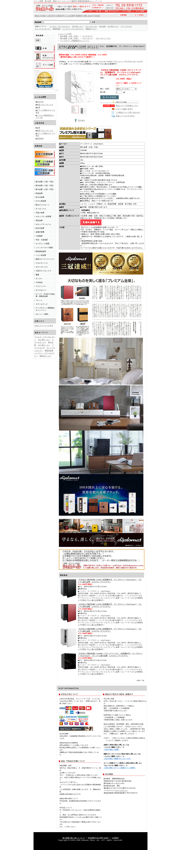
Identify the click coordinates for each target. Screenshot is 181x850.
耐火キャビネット (42, 205)
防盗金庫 (39, 193)
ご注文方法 (39, 123)
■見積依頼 (40, 139)
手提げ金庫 (40, 213)
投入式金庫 (40, 197)
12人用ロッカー (113, 26)
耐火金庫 (102, 26)
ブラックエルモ (126, 26)
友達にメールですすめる (125, 116)
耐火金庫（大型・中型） (45, 189)
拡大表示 (81, 120)
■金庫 (38, 107)
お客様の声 (60, 16)
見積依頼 (79, 16)
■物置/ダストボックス (44, 105)
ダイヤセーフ (41, 290)
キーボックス (41, 209)
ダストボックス (42, 267)
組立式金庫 (40, 228)
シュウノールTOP (65, 34)
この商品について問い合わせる (128, 112)
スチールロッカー (91, 26)
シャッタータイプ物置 (44, 248)
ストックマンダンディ (43, 29)
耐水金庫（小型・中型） (45, 185)
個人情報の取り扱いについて (73, 838)
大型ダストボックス (43, 271)
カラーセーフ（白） (103, 38)
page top (140, 680)
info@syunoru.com (121, 790)
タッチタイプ (87, 36)
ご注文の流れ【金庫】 (112, 749)
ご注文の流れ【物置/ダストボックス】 (117, 759)
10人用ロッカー (77, 26)
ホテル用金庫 (41, 201)
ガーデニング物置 (42, 244)
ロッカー (39, 279)
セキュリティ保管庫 (43, 216)
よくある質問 (40, 97)
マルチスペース (42, 263)
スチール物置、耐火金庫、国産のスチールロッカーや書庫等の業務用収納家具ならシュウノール (68, 1)
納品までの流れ (40, 16)
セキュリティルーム (43, 224)
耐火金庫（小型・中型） (45, 182)
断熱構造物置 (41, 251)
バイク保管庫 (41, 255)
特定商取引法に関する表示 (98, 838)
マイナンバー (41, 286)
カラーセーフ (87, 38)
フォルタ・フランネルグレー (60, 26)
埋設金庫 (39, 220)
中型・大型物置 (42, 240)
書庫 (37, 275)
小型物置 (39, 236)
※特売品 (39, 282)
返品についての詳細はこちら (127, 106)
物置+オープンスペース (45, 259)
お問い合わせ (88, 16)
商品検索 (38, 22)
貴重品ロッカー (91, 29)
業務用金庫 (57, 29)
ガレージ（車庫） (42, 314)
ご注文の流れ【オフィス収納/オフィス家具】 (120, 768)
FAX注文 (97, 16)
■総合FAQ (39, 102)
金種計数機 (40, 232)
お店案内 (115, 838)
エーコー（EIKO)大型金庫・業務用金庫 (45, 295)
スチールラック (42, 304)
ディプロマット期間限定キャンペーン (45, 309)
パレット (39, 300)
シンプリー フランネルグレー (73, 29)
